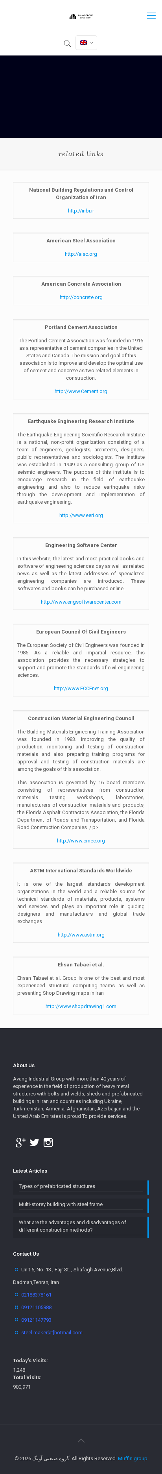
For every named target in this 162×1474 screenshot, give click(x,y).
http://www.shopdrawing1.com (81, 1006)
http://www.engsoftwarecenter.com (81, 602)
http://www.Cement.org (81, 391)
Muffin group (132, 1458)
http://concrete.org (81, 297)
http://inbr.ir (81, 211)
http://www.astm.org (81, 935)
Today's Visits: (30, 1360)
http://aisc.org (81, 254)
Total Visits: (27, 1377)
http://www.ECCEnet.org (81, 688)
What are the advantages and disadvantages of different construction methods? (72, 1226)
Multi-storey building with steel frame (61, 1204)
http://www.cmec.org (81, 841)
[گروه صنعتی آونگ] (81, 16)
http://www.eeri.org (81, 515)
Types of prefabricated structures (57, 1186)
